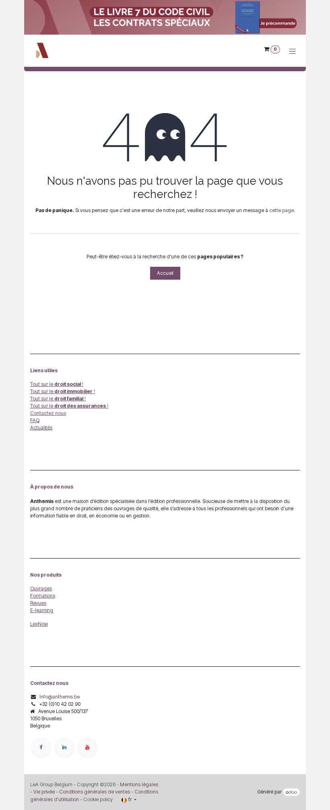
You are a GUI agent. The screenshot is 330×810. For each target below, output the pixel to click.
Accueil (165, 273)
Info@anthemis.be (59, 697)
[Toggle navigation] (292, 51)
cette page (281, 210)
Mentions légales (139, 784)
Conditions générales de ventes (94, 792)
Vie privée (44, 792)
